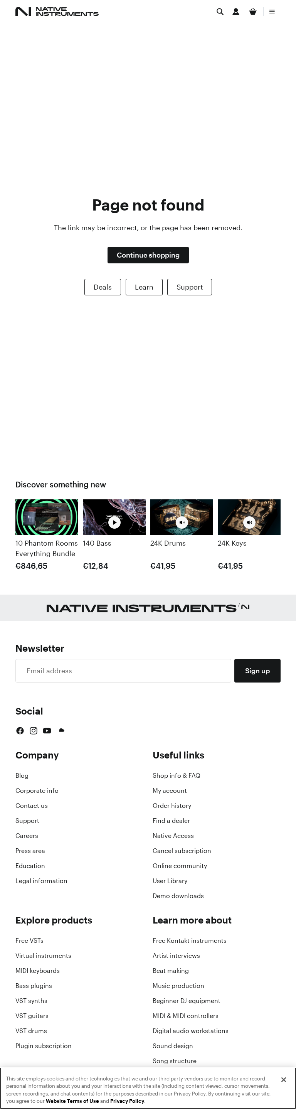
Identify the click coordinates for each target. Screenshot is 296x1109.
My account (170, 790)
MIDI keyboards (37, 970)
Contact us (31, 805)
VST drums (31, 1031)
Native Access (173, 836)
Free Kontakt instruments (190, 940)
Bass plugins (33, 986)
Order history (172, 805)
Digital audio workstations (191, 1031)
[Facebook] (20, 730)
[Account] (235, 11)
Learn (144, 286)
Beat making (171, 970)
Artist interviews (176, 955)
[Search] (220, 11)
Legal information (41, 881)
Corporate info (37, 790)
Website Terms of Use (72, 1101)
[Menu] (272, 11)
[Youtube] (47, 730)
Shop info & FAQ (176, 775)
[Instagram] (33, 730)
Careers (26, 836)
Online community (180, 866)
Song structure (175, 1061)
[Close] (283, 1079)
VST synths (31, 1001)
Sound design (173, 1046)
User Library (170, 881)
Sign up (257, 670)
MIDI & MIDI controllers (186, 1016)
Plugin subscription (43, 1046)
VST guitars (32, 1016)
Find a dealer (171, 820)
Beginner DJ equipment (186, 1001)
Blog (22, 775)
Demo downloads (178, 896)
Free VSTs (29, 940)
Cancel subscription (182, 851)
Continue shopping (148, 254)
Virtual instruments (43, 955)
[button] (182, 522)
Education (30, 866)
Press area (30, 851)
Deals (103, 286)
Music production (178, 986)
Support (190, 286)
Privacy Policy (127, 1101)
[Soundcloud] (61, 730)
